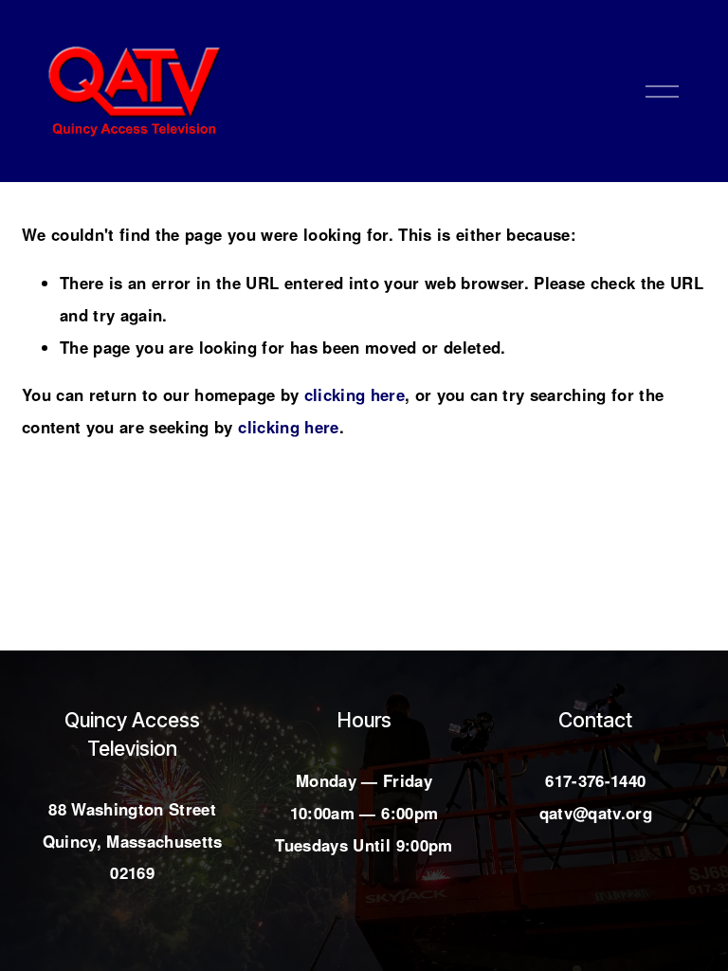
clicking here (354, 394)
